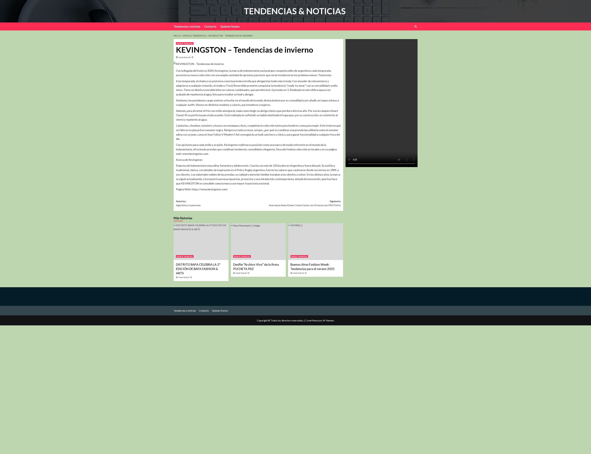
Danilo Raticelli (185, 57)
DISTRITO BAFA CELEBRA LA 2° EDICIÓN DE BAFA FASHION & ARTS (198, 269)
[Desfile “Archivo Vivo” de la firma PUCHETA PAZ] (258, 241)
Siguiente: (305, 203)
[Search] (416, 26)
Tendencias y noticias (187, 26)
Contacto (210, 26)
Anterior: (188, 203)
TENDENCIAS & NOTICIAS (295, 11)
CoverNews (311, 320)
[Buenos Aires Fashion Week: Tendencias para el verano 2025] (315, 241)
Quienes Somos (230, 26)
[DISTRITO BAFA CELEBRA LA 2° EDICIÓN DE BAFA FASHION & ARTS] (201, 241)
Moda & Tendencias (185, 43)
